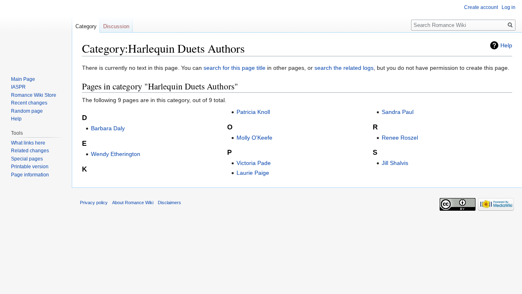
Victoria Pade (254, 163)
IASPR (18, 87)
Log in (508, 7)
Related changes (30, 151)
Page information (30, 175)
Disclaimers (169, 202)
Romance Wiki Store (33, 95)
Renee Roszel (400, 137)
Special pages (27, 159)
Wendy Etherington (115, 154)
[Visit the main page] (36, 32)
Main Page (23, 79)
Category (86, 26)
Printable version (30, 166)
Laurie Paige (253, 172)
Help (506, 45)
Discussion (116, 26)
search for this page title (234, 68)
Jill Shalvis (395, 163)
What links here (28, 143)
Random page (27, 111)
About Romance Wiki (132, 202)
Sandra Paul (398, 112)
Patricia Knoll (253, 112)
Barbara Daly (108, 128)
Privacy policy (94, 202)
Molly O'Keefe (254, 137)
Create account (481, 7)
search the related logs (344, 68)
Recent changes (29, 103)
